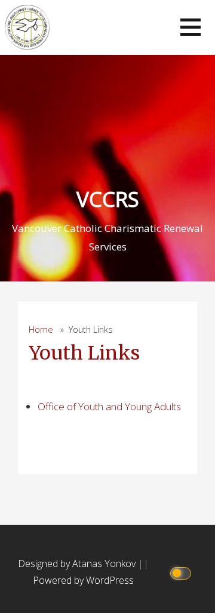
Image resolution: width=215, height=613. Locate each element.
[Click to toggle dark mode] (182, 572)
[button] (190, 27)
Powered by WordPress (83, 580)
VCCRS (107, 199)
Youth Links (84, 353)
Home (41, 329)
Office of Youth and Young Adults (109, 406)
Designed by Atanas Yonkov (78, 563)
